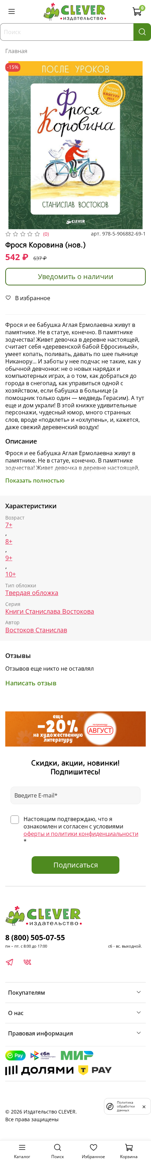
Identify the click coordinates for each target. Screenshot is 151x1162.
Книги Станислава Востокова (49, 611)
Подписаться (75, 865)
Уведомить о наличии (75, 276)
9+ (8, 558)
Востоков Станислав (36, 630)
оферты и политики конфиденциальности (81, 834)
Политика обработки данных (126, 1106)
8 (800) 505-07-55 (35, 937)
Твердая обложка (31, 593)
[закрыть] (144, 1106)
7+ (8, 525)
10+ (10, 574)
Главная (16, 51)
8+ (8, 541)
